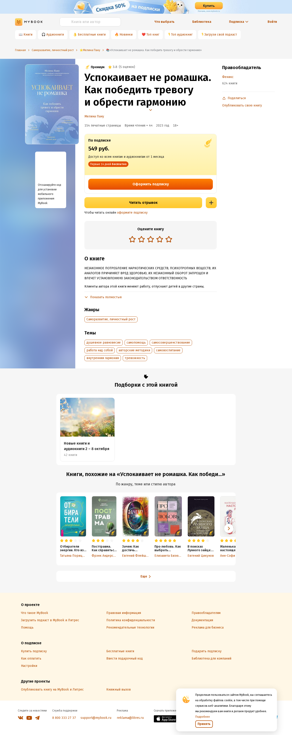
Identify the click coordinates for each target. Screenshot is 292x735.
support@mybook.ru (96, 718)
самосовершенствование (171, 342)
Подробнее (202, 716)
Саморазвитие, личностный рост (111, 319)
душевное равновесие (103, 342)
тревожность (135, 358)
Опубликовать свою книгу (242, 105)
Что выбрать (164, 22)
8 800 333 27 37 (64, 718)
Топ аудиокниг (182, 34)
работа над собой (99, 350)
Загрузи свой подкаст (220, 34)
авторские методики (134, 350)
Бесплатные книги (92, 34)
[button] (228, 528)
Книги (27, 34)
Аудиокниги (55, 34)
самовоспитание (168, 350)
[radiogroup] (150, 240)
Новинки (126, 34)
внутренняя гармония (102, 358)
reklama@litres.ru (130, 718)
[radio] (132, 239)
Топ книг (152, 34)
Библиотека (201, 22)
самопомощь (136, 342)
